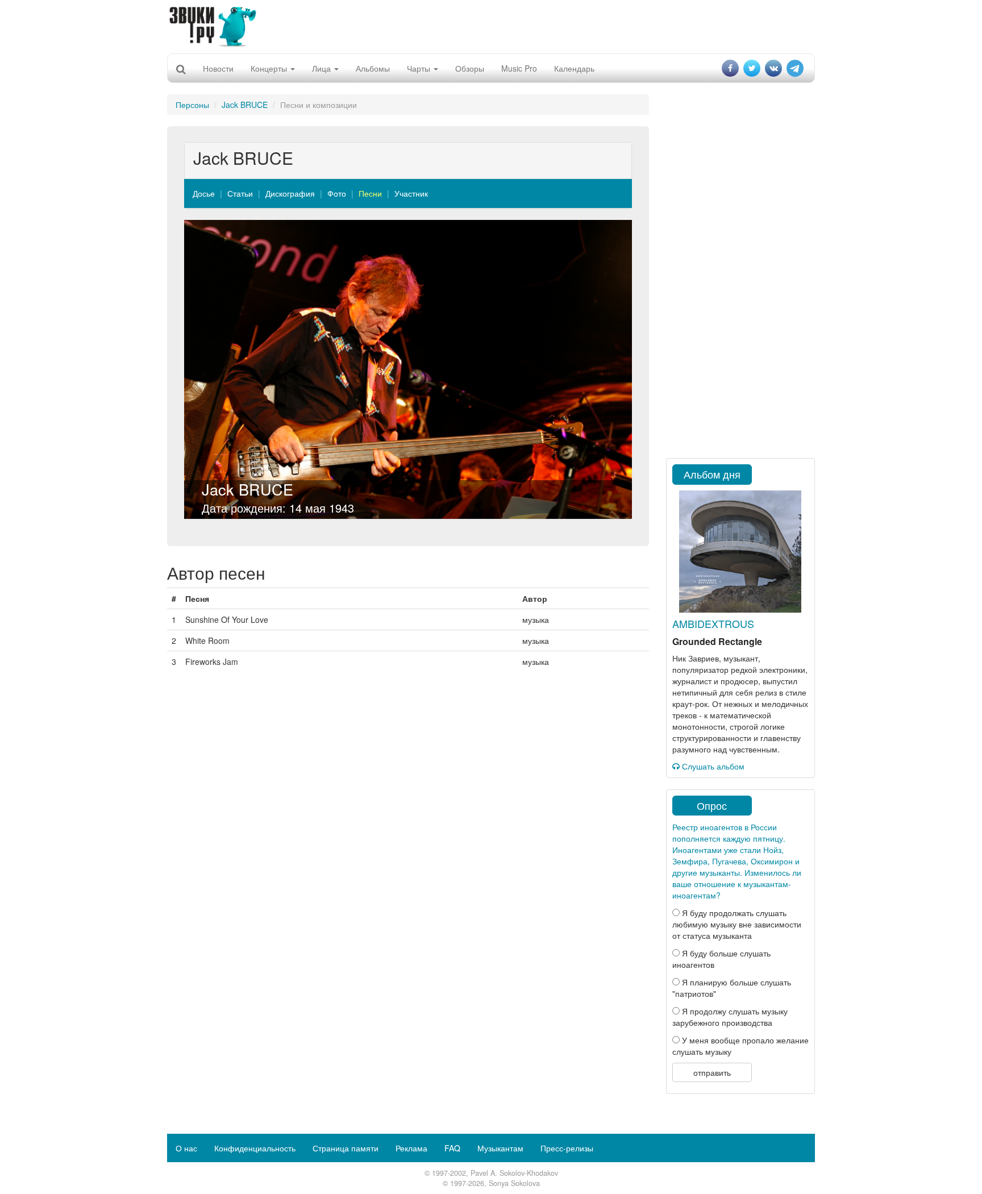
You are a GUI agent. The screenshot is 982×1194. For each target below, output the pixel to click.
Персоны (192, 104)
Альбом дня (712, 474)
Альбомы (373, 68)
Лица (322, 68)
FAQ (452, 1148)
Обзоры (469, 68)
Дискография (290, 193)
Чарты (419, 68)
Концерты (270, 68)
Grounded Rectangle (717, 641)
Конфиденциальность (255, 1148)
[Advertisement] (491, 25)
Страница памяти (345, 1148)
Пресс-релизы (566, 1148)
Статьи (240, 193)
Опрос (712, 805)
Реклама (411, 1148)
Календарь (574, 68)
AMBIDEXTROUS (713, 623)
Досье (204, 193)
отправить (712, 1072)
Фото (336, 193)
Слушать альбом (712, 766)
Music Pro (519, 68)
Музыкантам (500, 1148)
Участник (411, 193)
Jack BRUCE (245, 104)
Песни (370, 193)
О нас (186, 1148)
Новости (218, 68)
